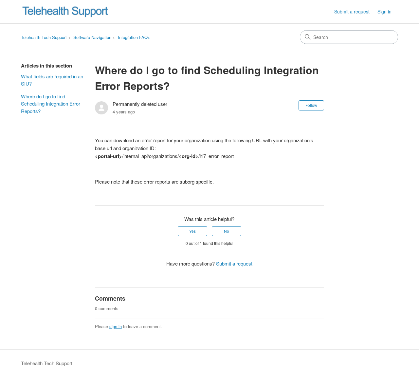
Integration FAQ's (134, 37)
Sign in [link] (384, 11)
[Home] (65, 12)
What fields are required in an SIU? (52, 80)
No (226, 231)
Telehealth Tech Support (44, 37)
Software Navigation (92, 37)
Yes (192, 231)
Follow (311, 105)
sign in (115, 326)
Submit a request (352, 11)
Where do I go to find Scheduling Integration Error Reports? (50, 103)
